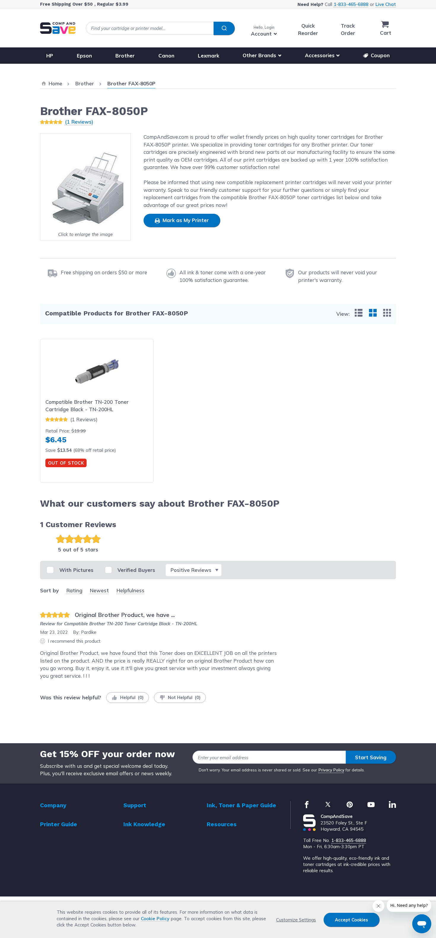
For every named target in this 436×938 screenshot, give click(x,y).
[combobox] (160, 28)
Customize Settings (296, 920)
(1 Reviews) (79, 122)
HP (49, 55)
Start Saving (370, 757)
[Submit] (224, 28)
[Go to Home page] (58, 28)
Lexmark (208, 55)
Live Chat (385, 4)
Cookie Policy (155, 918)
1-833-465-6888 (351, 4)
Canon (166, 55)
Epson (84, 55)
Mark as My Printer (185, 220)
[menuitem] (358, 313)
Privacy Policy (331, 770)
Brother (125, 55)
